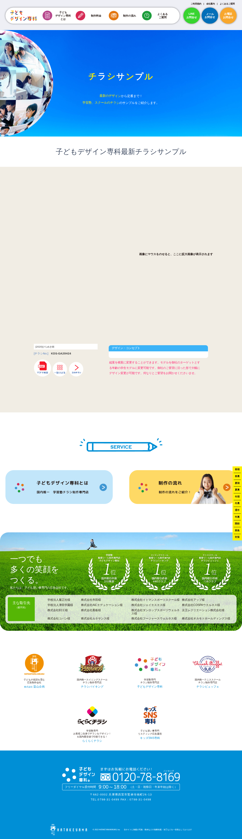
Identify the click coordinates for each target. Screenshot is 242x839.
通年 (237, 510)
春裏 (237, 476)
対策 (237, 537)
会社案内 (210, 4)
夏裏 (237, 489)
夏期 (237, 483)
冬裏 (237, 503)
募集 (237, 530)
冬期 (237, 496)
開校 (237, 523)
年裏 (237, 517)
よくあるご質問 (227, 4)
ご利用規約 (196, 4)
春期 (237, 469)
